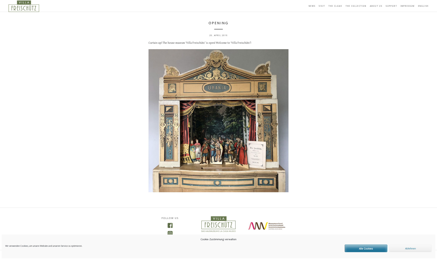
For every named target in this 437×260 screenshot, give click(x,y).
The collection (356, 6)
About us (376, 6)
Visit (322, 6)
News (312, 6)
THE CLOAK (335, 6)
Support (391, 6)
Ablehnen (410, 248)
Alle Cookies (366, 248)
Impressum (407, 6)
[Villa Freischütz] (24, 11)
